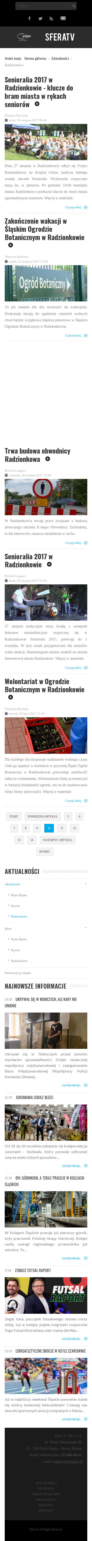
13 (19, 840)
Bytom (15, 906)
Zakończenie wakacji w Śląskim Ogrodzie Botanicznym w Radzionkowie (44, 229)
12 (74, 828)
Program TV (46, 1499)
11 (61, 828)
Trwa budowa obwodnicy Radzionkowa (37, 454)
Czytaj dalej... (74, 207)
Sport (8, 928)
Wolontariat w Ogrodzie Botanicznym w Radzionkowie (44, 685)
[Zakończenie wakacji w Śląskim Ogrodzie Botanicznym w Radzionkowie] (46, 282)
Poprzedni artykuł (43, 816)
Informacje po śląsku (18, 973)
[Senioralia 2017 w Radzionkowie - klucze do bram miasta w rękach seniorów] (46, 141)
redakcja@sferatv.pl (68, 1461)
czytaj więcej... (71, 1085)
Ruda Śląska (19, 895)
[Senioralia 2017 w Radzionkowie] (46, 602)
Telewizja (46, 1488)
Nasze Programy (46, 1494)
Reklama (46, 1505)
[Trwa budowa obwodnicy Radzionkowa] (46, 496)
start (13, 816)
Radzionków (19, 916)
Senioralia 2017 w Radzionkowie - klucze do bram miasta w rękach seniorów (39, 91)
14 (31, 840)
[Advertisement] (46, 395)
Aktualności (12, 884)
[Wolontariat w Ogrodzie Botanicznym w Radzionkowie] (46, 734)
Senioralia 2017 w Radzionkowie (29, 560)
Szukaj (74, 6)
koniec (44, 851)
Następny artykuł (57, 840)
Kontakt (46, 1510)
